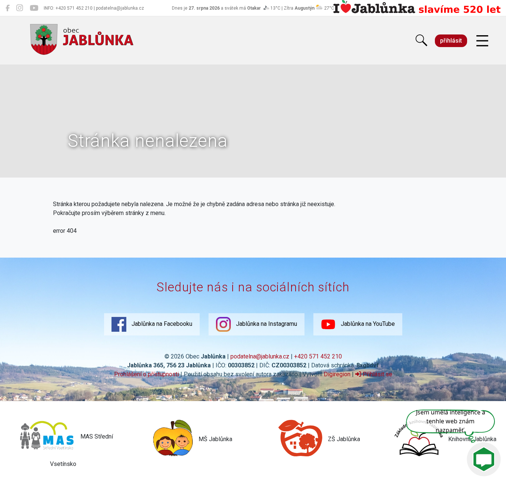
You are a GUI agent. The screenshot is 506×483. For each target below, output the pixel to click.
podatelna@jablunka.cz (259, 356)
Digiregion (337, 374)
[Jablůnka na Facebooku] (8, 8)
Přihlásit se (376, 374)
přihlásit (451, 40)
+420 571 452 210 (318, 356)
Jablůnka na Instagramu (265, 324)
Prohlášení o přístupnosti (146, 374)
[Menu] (482, 41)
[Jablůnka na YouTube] (34, 8)
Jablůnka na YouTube (367, 324)
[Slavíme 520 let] (416, 11)
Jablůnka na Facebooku (161, 324)
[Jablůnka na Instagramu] (19, 8)
